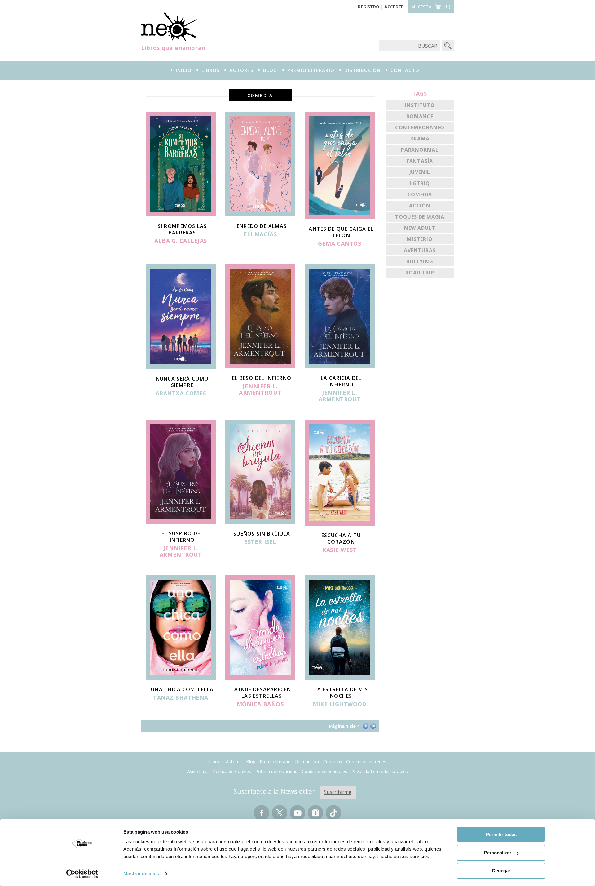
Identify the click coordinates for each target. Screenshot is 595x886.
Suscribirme (337, 792)
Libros (215, 761)
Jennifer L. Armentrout (260, 389)
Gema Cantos (339, 243)
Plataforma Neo (169, 26)
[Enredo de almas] (260, 214)
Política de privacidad (276, 771)
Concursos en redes (366, 761)
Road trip (419, 272)
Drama (420, 138)
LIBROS (210, 70)
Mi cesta (421, 7)
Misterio (419, 239)
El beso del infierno (262, 378)
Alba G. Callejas (180, 241)
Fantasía (420, 161)
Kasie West (339, 550)
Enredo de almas (262, 226)
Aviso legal (198, 771)
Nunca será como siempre (182, 382)
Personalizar (497, 852)
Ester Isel (260, 542)
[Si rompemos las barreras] (181, 214)
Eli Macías (260, 234)
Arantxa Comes (181, 393)
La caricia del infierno (341, 381)
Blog (270, 70)
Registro (368, 7)
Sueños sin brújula (261, 533)
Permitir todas (501, 834)
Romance (419, 116)
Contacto (332, 761)
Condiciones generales (324, 771)
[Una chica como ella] (181, 678)
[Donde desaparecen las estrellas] (260, 678)
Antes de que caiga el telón (341, 232)
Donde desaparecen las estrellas (261, 692)
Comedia (420, 194)
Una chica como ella (182, 689)
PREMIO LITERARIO (310, 70)
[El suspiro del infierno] (181, 522)
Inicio (184, 70)
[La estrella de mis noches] (340, 678)
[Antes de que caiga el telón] (340, 217)
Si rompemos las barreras (182, 229)
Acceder (394, 7)
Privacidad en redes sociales (379, 771)
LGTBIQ (420, 183)
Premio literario (275, 761)
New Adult (419, 228)
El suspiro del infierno (182, 536)
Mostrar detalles (141, 873)
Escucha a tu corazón (341, 538)
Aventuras (419, 250)
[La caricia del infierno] (340, 366)
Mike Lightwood (340, 704)
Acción (419, 205)
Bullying (419, 261)
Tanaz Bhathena (180, 697)
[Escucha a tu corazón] (340, 523)
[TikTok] (333, 815)
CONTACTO (404, 70)
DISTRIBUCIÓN (362, 70)
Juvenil (419, 172)
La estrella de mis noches (341, 692)
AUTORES (241, 70)
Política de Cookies (232, 771)
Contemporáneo (419, 127)
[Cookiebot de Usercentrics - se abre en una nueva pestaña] (82, 874)
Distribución (307, 761)
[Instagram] (315, 815)
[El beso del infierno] (260, 366)
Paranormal (420, 149)
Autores (234, 761)
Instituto (420, 105)
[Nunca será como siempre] (181, 367)
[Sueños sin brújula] (260, 522)
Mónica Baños (260, 704)
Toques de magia (419, 216)
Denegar (501, 870)
